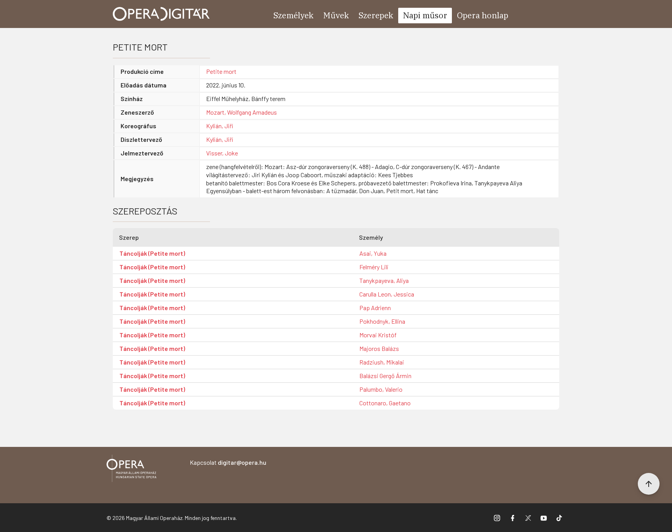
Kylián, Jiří (219, 125)
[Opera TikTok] (559, 517)
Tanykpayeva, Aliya (384, 280)
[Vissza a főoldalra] (131, 470)
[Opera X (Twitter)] (528, 517)
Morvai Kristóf (378, 334)
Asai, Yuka (373, 253)
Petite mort (221, 71)
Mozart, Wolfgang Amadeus (241, 112)
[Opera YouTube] (543, 517)
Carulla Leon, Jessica (386, 294)
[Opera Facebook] (512, 517)
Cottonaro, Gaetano (385, 402)
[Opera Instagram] (497, 517)
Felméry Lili (373, 266)
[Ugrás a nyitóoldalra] (161, 14)
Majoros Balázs (379, 348)
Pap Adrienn (375, 307)
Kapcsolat (228, 462)
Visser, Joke (222, 153)
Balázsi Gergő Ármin (385, 375)
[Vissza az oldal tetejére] (649, 484)
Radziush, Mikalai (381, 362)
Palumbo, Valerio (380, 389)
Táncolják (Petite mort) (152, 253)
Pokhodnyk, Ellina (382, 321)
